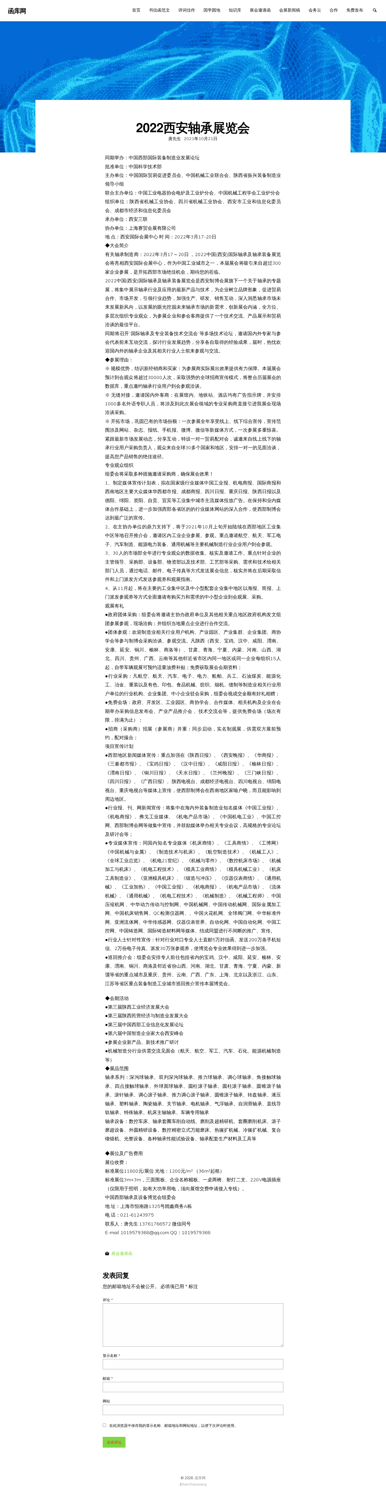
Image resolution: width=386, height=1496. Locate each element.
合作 (334, 10)
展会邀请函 (260, 10)
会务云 (315, 10)
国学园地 (212, 10)
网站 (106, 1401)
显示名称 (111, 1355)
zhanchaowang (193, 1484)
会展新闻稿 (289, 10)
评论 (108, 1300)
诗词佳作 (186, 10)
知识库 (235, 10)
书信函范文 (159, 10)
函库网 (200, 1477)
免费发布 (354, 10)
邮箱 (108, 1378)
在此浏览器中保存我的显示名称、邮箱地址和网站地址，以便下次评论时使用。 (173, 1425)
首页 (136, 10)
